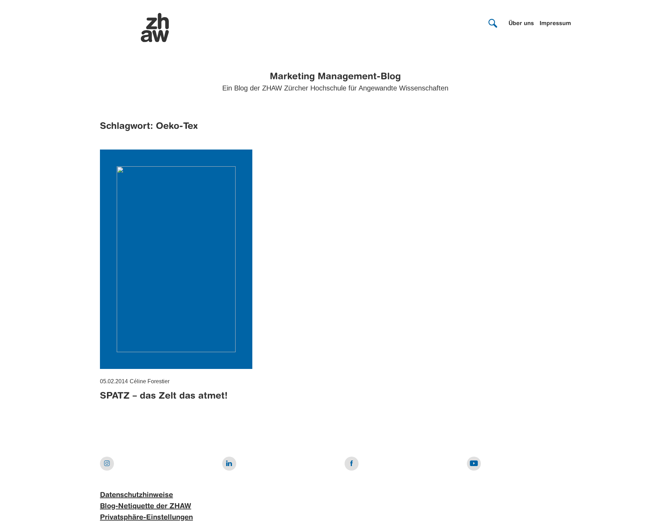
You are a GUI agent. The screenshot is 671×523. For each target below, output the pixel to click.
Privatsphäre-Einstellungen (146, 517)
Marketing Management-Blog (335, 76)
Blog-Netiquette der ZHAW (145, 506)
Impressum (555, 24)
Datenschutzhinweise (136, 495)
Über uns (521, 24)
